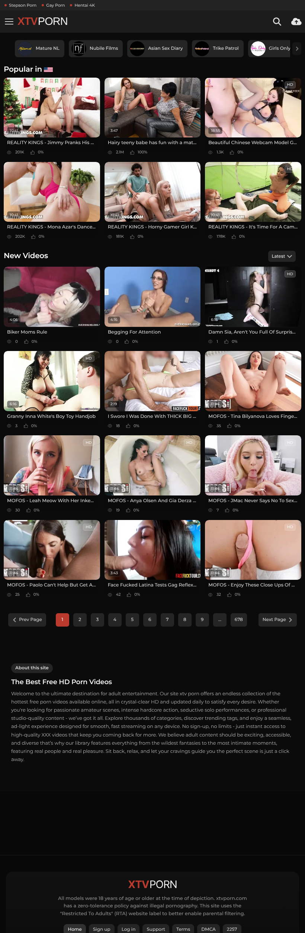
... (219, 619)
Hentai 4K (84, 5)
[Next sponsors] (296, 48)
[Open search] (277, 21)
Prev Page (30, 619)
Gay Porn (55, 5)
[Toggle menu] (9, 21)
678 (239, 619)
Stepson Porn (22, 5)
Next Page (274, 619)
